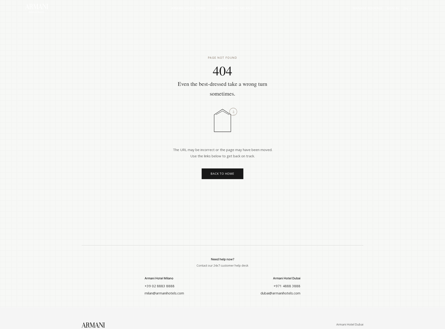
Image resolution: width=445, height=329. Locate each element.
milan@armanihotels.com (164, 293)
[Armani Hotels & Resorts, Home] (48, 8)
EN (406, 8)
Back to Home (222, 173)
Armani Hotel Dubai (188, 8)
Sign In (393, 8)
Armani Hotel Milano (234, 8)
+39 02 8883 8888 (160, 286)
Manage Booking (367, 8)
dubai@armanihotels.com (280, 293)
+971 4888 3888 (286, 286)
